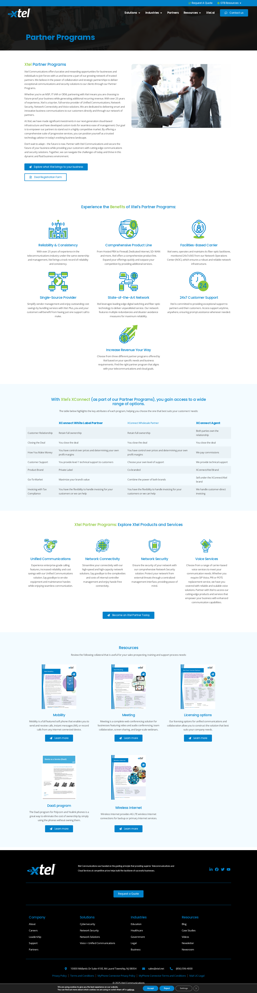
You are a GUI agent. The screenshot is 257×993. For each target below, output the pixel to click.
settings (130, 989)
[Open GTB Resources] (240, 3)
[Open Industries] (161, 13)
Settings (184, 988)
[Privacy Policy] (59, 976)
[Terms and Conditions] (82, 976)
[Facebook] (216, 869)
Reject (167, 988)
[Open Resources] (200, 13)
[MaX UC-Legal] (197, 976)
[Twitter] (222, 869)
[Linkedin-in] (211, 869)
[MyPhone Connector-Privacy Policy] (116, 976)
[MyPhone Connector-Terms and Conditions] (162, 976)
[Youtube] (228, 869)
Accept (150, 988)
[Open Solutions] (139, 13)
